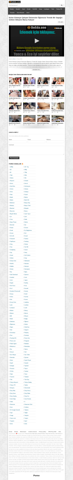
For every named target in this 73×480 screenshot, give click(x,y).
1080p (11, 167)
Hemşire (26, 266)
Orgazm (26, 329)
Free (11, 247)
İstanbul (12, 277)
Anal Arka (12, 186)
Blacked (12, 208)
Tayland (26, 365)
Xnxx (11, 407)
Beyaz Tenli (27, 205)
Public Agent (13, 343)
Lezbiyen (46, 9)
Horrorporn (27, 269)
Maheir (11, 310)
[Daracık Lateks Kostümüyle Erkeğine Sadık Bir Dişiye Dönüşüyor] (43, 80)
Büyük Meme (13, 213)
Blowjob (26, 208)
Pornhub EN (13, 338)
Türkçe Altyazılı (14, 382)
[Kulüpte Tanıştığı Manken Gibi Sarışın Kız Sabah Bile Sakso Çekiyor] (29, 93)
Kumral (26, 296)
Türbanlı (26, 376)
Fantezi (26, 238)
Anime (11, 189)
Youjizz (26, 418)
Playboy (26, 332)
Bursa (25, 211)
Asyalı (26, 194)
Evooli (26, 236)
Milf (11, 316)
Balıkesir (12, 202)
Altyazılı (12, 180)
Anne (11, 191)
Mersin (26, 313)
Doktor (26, 222)
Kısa (25, 285)
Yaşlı (11, 412)
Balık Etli (26, 200)
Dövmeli (12, 225)
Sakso (26, 349)
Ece (14, 59)
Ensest (26, 227)
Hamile (12, 263)
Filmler (26, 244)
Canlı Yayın (27, 213)
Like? (61, 22)
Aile (25, 178)
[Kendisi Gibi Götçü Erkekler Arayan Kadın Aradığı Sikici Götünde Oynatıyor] (15, 93)
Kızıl (11, 288)
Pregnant (26, 341)
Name (10, 139)
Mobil (11, 318)
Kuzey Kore (13, 302)
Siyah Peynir (27, 360)
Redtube (26, 343)
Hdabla (12, 266)
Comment (11, 145)
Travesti (12, 376)
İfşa (11, 271)
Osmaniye (12, 332)
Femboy (26, 241)
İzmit (11, 280)
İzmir (25, 277)
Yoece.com (13, 418)
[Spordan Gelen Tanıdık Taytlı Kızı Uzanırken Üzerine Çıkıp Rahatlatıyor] (29, 80)
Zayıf (25, 421)
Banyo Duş (27, 202)
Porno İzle (27, 338)
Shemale (12, 357)
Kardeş (26, 283)
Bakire (26, 197)
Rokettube (27, 346)
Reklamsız (12, 346)
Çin (11, 216)
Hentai (11, 269)
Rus (11, 349)
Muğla (26, 318)
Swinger (12, 365)
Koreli (25, 294)
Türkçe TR (59, 9)
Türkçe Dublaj (28, 382)
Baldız (11, 200)
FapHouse (12, 241)
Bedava (12, 205)
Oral (11, 329)
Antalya (26, 191)
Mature (12, 313)
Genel (11, 255)
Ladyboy (26, 302)
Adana (11, 178)
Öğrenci (26, 321)
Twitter (26, 385)
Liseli (25, 307)
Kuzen (26, 299)
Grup (40, 9)
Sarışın (12, 352)
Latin (11, 305)
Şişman (26, 357)
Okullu (26, 324)
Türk (52, 9)
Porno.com (13, 341)
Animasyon (27, 186)
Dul (25, 225)
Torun (25, 374)
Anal (23, 9)
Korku (11, 296)
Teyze (26, 368)
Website (48, 139)
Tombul (26, 371)
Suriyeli (26, 363)
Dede (25, 219)
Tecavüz (12, 12)
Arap (11, 194)
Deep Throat (13, 222)
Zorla (25, 423)
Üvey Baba (27, 393)
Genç (25, 252)
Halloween (27, 260)
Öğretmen (12, 324)
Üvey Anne (13, 393)
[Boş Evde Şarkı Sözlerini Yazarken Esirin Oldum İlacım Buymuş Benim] (58, 93)
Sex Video (27, 354)
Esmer (11, 233)
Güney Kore (13, 260)
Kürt (11, 299)
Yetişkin (26, 415)
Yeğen (26, 412)
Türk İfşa (26, 379)
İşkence (26, 274)
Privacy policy (42, 431)
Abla (25, 175)
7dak (11, 175)
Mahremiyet (23, 431)
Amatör (18, 9)
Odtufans (12, 321)
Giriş (59, 431)
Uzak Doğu (13, 399)
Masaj (26, 310)
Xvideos (26, 407)
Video (11, 401)
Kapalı (11, 283)
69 (10, 172)
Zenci (27, 12)
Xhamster (12, 404)
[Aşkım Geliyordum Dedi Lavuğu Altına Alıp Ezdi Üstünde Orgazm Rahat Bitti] (43, 93)
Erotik (28, 9)
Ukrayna (12, 387)
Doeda (12, 9)
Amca (11, 183)
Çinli (25, 216)
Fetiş (11, 244)
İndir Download (14, 274)
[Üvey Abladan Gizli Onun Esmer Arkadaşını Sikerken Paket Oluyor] (15, 80)
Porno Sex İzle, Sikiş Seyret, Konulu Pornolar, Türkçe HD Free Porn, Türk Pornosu (43, 433)
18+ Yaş (26, 167)
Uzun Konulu (20, 12)
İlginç (25, 271)
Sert (25, 352)
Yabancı (26, 410)
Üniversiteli (27, 387)
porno (32, 440)
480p (25, 169)
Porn (11, 335)
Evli (25, 233)
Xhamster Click (28, 404)
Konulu (26, 291)
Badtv (11, 197)
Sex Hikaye (13, 354)
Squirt (11, 363)
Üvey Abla (12, 390)
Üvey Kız (26, 396)
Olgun (11, 327)
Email (29, 139)
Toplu (11, 374)
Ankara (26, 189)
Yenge (11, 415)
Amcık (26, 183)
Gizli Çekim (27, 255)
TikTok (11, 371)
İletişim (16, 431)
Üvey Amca (27, 390)
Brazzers (12, 211)
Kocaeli (26, 288)
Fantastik (12, 238)
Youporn (12, 421)
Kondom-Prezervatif (15, 291)
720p (25, 172)
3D (10, 169)
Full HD (35, 9)
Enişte (11, 227)
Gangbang (12, 249)
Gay (11, 252)
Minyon (26, 316)
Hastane (26, 263)
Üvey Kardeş (13, 396)
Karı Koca (12, 285)
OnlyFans (26, 327)
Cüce (11, 219)
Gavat (26, 249)
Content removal (32, 431)
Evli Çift (12, 236)
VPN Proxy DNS (52, 431)
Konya (11, 294)
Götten (11, 258)
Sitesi (11, 360)
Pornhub (26, 335)
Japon (26, 280)
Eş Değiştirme (28, 230)
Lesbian (26, 305)
